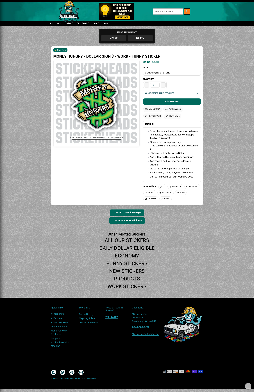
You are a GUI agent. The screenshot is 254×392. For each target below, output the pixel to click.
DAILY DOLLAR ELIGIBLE (127, 248)
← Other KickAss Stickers (127, 220)
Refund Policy (86, 314)
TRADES (69, 23)
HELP (105, 23)
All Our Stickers (127, 240)
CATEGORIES (83, 23)
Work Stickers (127, 286)
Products (127, 279)
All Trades (56, 318)
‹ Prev (114, 38)
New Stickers (127, 271)
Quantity (148, 79)
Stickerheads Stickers (67, 379)
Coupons (55, 338)
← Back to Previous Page (127, 212)
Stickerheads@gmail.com (145, 334)
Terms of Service (88, 322)
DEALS (96, 23)
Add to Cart (172, 101)
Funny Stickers (126, 263)
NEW (59, 23)
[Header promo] (116, 11)
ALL (51, 23)
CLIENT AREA (57, 314)
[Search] (203, 23)
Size (145, 67)
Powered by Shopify (87, 379)
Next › (140, 38)
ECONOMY (127, 256)
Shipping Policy (87, 318)
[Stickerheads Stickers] (69, 11)
